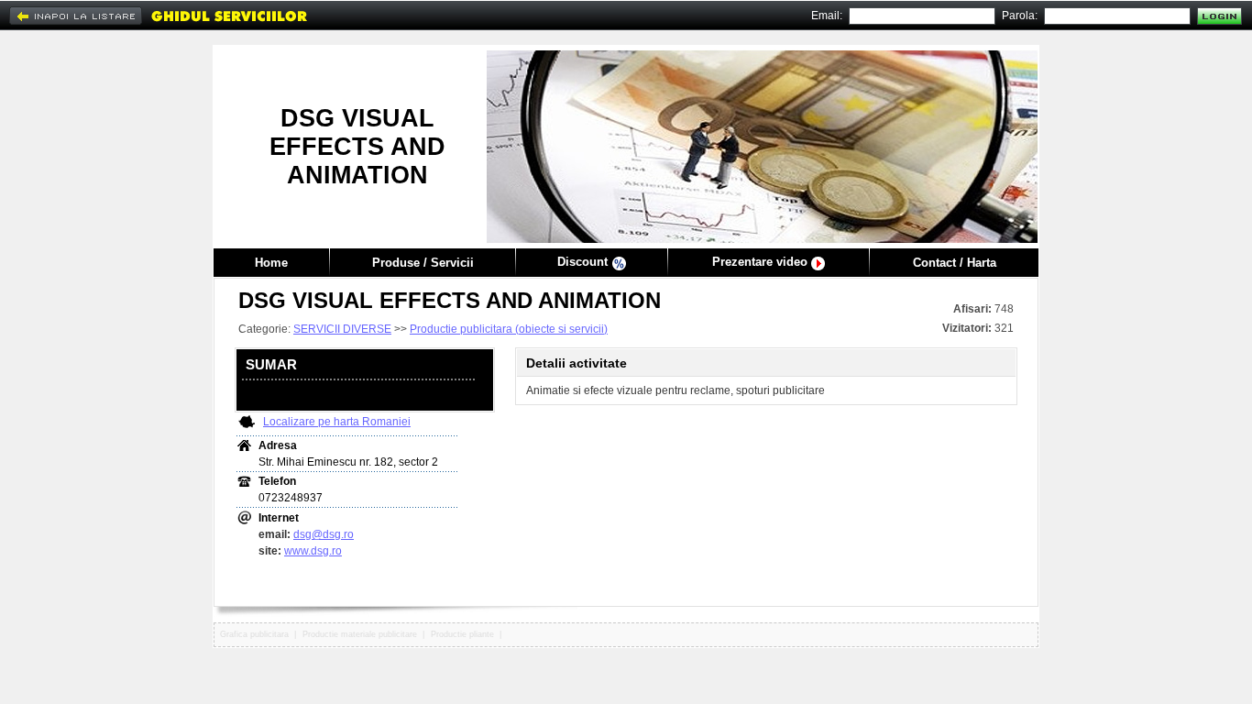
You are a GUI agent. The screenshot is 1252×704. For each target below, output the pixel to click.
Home (271, 263)
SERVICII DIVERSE (342, 329)
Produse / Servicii (423, 263)
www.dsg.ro (313, 550)
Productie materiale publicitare (359, 634)
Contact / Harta (954, 263)
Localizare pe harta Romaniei (337, 421)
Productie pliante (462, 634)
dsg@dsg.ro (323, 534)
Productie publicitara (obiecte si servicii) (509, 329)
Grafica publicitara (254, 634)
